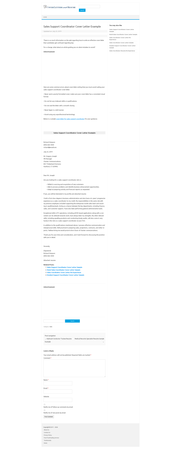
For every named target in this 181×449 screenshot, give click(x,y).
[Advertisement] (74, 66)
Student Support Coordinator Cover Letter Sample (65, 275)
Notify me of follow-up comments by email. (58, 407)
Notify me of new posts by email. (55, 413)
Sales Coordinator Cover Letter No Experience (64, 272)
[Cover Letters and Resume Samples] (59, 8)
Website (46, 396)
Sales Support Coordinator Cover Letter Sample (64, 267)
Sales (50, 326)
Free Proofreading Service (51, 438)
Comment (47, 358)
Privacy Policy (48, 435)
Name (46, 380)
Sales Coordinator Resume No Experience (122, 50)
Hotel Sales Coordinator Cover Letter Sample (63, 270)
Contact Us (47, 432)
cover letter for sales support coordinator (70, 119)
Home (45, 17)
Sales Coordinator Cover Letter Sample (121, 42)
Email (46, 388)
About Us (46, 430)
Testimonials (47, 440)
